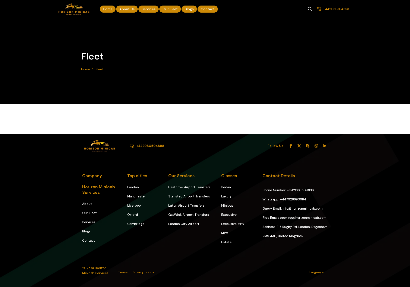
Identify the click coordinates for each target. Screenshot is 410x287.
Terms (123, 272)
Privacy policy (143, 272)
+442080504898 (336, 9)
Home (85, 69)
